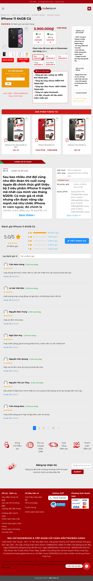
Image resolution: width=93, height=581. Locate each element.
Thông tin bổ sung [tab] (19, 171)
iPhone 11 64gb (53, 15)
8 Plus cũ (14, 564)
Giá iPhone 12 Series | (11, 562)
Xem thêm (26, 215)
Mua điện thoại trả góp (55, 564)
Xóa (66, 53)
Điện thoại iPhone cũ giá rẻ (31, 564)
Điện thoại (16, 15)
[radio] (38, 57)
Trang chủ (5, 15)
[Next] (26, 37)
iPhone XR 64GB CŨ (46, 145)
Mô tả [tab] (5, 171)
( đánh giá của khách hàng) (22, 24)
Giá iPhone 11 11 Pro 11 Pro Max (35, 562)
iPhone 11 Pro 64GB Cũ (77, 145)
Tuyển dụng (59, 1)
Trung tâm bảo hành (45, 1)
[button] (3, 8)
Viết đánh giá (78, 241)
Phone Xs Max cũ (59, 562)
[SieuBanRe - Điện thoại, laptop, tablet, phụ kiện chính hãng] (46, 8)
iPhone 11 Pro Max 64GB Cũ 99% (16, 146)
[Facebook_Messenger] (87, 566)
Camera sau (63, 180)
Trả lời (6, 276)
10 (53, 428)
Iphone (26, 15)
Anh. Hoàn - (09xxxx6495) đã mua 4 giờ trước (15, 94)
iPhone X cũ (73, 562)
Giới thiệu (32, 1)
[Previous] (5, 37)
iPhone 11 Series (38, 15)
